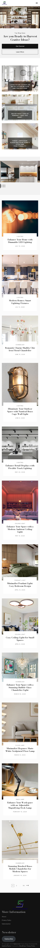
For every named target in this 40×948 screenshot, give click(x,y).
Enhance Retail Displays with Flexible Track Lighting (20, 467)
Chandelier (20, 345)
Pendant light (20, 580)
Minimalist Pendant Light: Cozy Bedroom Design (20, 585)
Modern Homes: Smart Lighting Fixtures (20, 302)
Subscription (6, 924)
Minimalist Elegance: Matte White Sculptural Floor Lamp (20, 750)
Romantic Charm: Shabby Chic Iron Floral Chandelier (20, 349)
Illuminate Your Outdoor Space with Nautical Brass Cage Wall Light (20, 411)
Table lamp (20, 799)
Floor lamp (20, 745)
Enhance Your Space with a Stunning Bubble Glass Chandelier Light (20, 687)
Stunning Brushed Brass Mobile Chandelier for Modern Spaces (20, 869)
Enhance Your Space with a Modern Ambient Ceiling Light (20, 529)
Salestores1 (16, 944)
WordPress (22, 946)
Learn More (20, 52)
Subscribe (9, 939)
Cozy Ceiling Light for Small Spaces (20, 639)
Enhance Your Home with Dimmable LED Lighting (20, 241)
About (4, 917)
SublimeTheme (6, 946)
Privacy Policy (6, 920)
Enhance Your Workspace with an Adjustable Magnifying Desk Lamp (20, 805)
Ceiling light (20, 523)
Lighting (20, 236)
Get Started (20, 46)
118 (24, 885)
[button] (0, 186)
